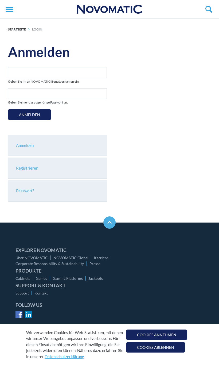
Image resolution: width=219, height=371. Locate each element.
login (37, 29)
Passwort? (25, 190)
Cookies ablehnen (155, 347)
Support (22, 293)
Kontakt (41, 293)
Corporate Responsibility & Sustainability (49, 263)
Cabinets (22, 278)
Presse (94, 263)
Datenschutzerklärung (64, 356)
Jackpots (95, 278)
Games (41, 278)
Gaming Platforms (68, 278)
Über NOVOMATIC (31, 257)
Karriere (101, 257)
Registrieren (27, 168)
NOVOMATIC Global (70, 257)
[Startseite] (109, 9)
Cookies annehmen (156, 334)
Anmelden (29, 114)
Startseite (17, 29)
